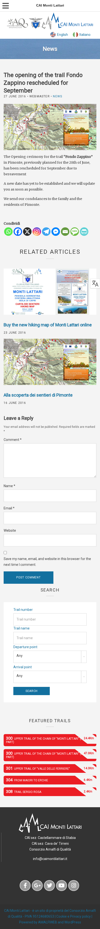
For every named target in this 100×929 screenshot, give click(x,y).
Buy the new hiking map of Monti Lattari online (48, 324)
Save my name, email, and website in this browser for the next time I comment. (47, 562)
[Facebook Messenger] (55, 231)
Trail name (21, 628)
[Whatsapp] (8, 231)
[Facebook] (18, 231)
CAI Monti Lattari (17, 911)
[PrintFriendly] (84, 231)
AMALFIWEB (47, 922)
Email (9, 508)
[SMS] (74, 231)
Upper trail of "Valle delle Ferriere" (50, 768)
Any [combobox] (20, 656)
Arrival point (22, 667)
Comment (13, 440)
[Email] (65, 231)
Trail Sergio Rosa (49, 791)
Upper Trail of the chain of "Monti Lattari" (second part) (50, 755)
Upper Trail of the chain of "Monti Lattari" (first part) (50, 740)
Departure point (25, 647)
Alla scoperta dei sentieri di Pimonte (38, 395)
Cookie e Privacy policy (73, 916)
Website (10, 530)
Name (9, 486)
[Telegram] (46, 231)
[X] (27, 231)
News (57, 96)
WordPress (72, 922)
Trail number (23, 610)
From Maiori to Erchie (49, 780)
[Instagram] (37, 231)
